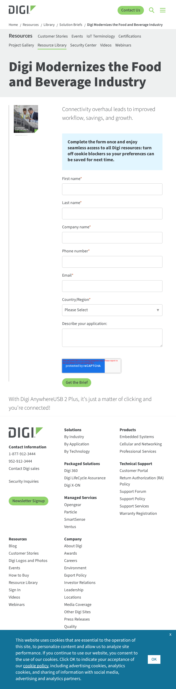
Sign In (15, 590)
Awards (70, 553)
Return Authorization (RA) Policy (142, 481)
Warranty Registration (138, 513)
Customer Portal (134, 471)
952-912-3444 (20, 461)
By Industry (74, 437)
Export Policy (75, 575)
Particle (70, 512)
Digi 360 (71, 471)
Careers (70, 561)
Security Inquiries (24, 481)
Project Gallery (21, 45)
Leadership (73, 590)
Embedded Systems (137, 437)
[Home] (28, 10)
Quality (70, 626)
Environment (75, 568)
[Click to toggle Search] (152, 10)
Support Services (134, 506)
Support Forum (133, 491)
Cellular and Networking (141, 444)
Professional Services (138, 451)
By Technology (77, 451)
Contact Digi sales (24, 468)
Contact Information (27, 447)
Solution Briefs (70, 24)
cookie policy (35, 666)
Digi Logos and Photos (28, 561)
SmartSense (74, 519)
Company (73, 539)
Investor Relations (80, 583)
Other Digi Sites (77, 612)
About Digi (73, 546)
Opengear (72, 505)
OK (154, 659)
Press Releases (77, 619)
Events (77, 36)
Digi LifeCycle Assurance (85, 478)
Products (128, 430)
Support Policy (132, 499)
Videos (106, 45)
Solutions (72, 430)
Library (49, 24)
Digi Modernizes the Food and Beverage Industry (125, 24)
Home (13, 24)
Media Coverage (77, 604)
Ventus (70, 527)
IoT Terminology (101, 36)
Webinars (123, 45)
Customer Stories (53, 36)
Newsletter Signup (28, 501)
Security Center (83, 45)
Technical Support (136, 463)
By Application (76, 444)
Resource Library (52, 45)
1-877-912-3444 (22, 454)
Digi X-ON (72, 485)
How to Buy (19, 575)
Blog (13, 546)
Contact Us (130, 10)
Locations (72, 597)
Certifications (129, 36)
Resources (31, 24)
